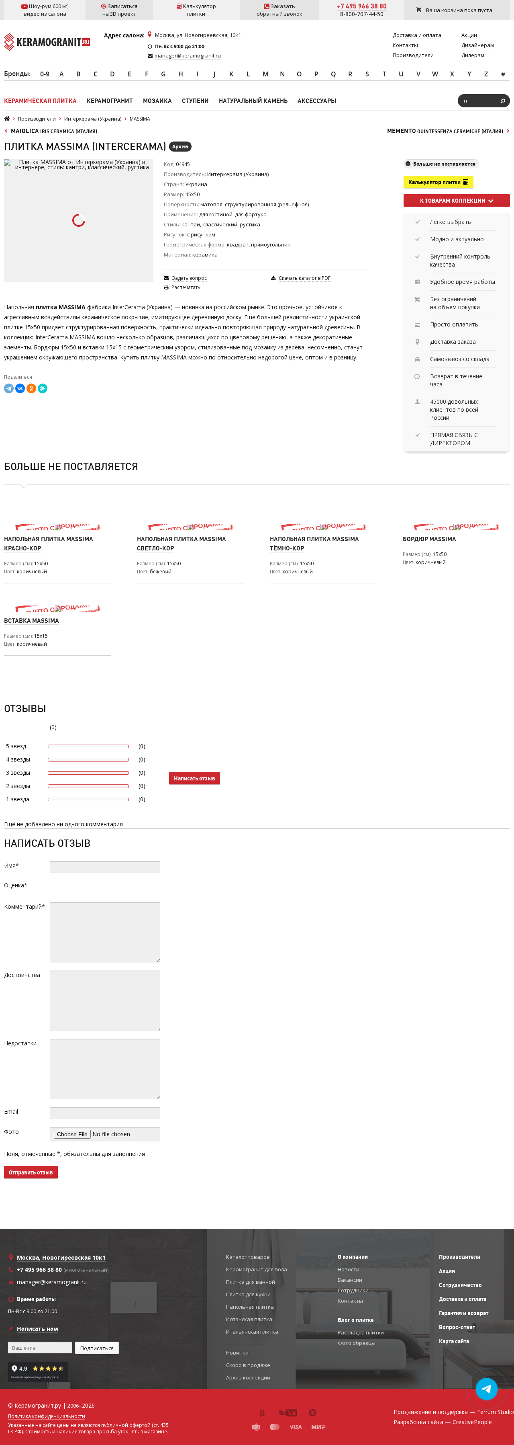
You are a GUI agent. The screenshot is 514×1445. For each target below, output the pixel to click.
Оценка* (15, 885)
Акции (447, 1271)
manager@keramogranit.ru (188, 55)
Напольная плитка (250, 1306)
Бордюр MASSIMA (429, 539)
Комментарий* (24, 906)
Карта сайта (454, 1341)
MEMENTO (445, 131)
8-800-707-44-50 (361, 14)
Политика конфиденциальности (46, 1416)
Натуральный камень (253, 101)
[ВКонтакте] (20, 388)
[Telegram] (9, 388)
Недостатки (20, 1043)
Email (11, 1111)
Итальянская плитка (252, 1331)
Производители (459, 1256)
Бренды (16, 73)
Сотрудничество (460, 1285)
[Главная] (7, 118)
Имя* (11, 865)
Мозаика (157, 101)
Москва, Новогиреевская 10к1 (61, 1257)
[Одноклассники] (31, 388)
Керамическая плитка (40, 101)
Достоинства (22, 975)
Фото (11, 1131)
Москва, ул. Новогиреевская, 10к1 (198, 35)
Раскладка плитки (361, 1332)
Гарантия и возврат (463, 1313)
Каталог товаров (248, 1256)
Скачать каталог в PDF (304, 278)
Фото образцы (356, 1342)
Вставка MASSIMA (31, 620)
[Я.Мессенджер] (42, 388)
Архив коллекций (248, 1377)
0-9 (44, 74)
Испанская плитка (249, 1319)
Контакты (350, 1300)
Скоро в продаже (248, 1365)
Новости (348, 1269)
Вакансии (350, 1279)
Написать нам (37, 1328)
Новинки (237, 1352)
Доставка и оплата (462, 1299)
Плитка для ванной (250, 1281)
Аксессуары (317, 101)
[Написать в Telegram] (487, 1389)
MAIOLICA (54, 131)
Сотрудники (353, 1290)
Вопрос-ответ (457, 1327)
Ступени (195, 101)
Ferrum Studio (495, 1412)
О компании (353, 1256)
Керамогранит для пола (256, 1269)
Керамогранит (110, 101)
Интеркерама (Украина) (238, 174)
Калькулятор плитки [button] (435, 182)
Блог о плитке (356, 1320)
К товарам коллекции (454, 200)
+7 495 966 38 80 (362, 6)
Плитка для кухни (248, 1294)
